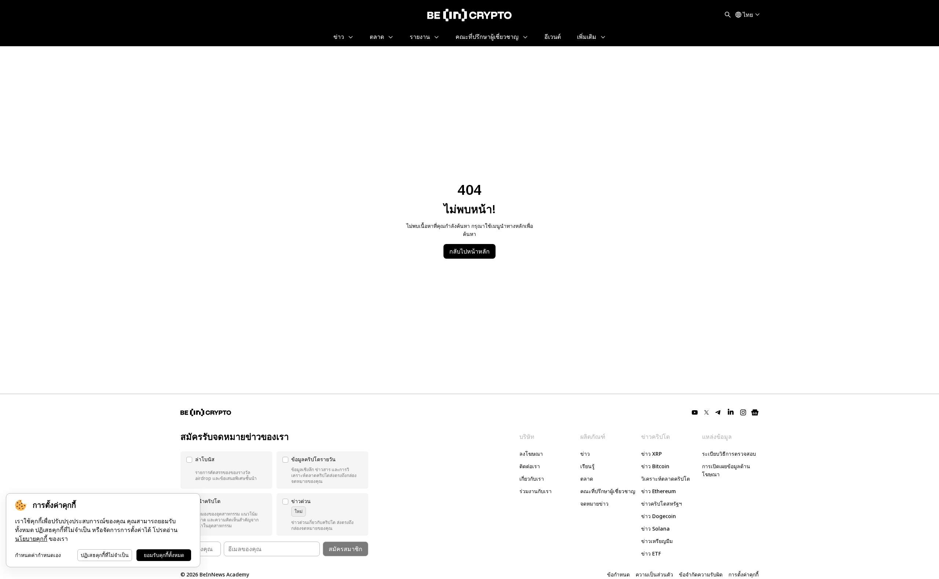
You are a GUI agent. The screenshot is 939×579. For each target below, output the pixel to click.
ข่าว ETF (651, 553)
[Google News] (755, 412)
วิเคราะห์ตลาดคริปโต (665, 478)
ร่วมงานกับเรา (535, 491)
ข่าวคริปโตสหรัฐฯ (661, 503)
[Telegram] (718, 412)
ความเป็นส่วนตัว (654, 574)
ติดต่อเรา (529, 466)
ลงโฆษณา (531, 453)
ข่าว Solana (655, 528)
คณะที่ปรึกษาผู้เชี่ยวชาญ (607, 491)
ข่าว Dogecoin (658, 516)
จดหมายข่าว (594, 503)
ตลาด (586, 478)
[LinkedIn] (730, 412)
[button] (226, 470)
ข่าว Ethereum (658, 491)
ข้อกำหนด (618, 574)
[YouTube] (694, 412)
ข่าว (585, 453)
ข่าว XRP (651, 453)
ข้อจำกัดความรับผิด (701, 574)
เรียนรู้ (587, 466)
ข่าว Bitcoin (655, 466)
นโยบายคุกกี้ (31, 539)
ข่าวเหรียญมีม (657, 541)
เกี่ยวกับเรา (531, 478)
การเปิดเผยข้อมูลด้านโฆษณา (726, 470)
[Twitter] (706, 412)
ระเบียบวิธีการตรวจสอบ (729, 453)
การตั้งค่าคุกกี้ (743, 574)
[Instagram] (743, 412)
